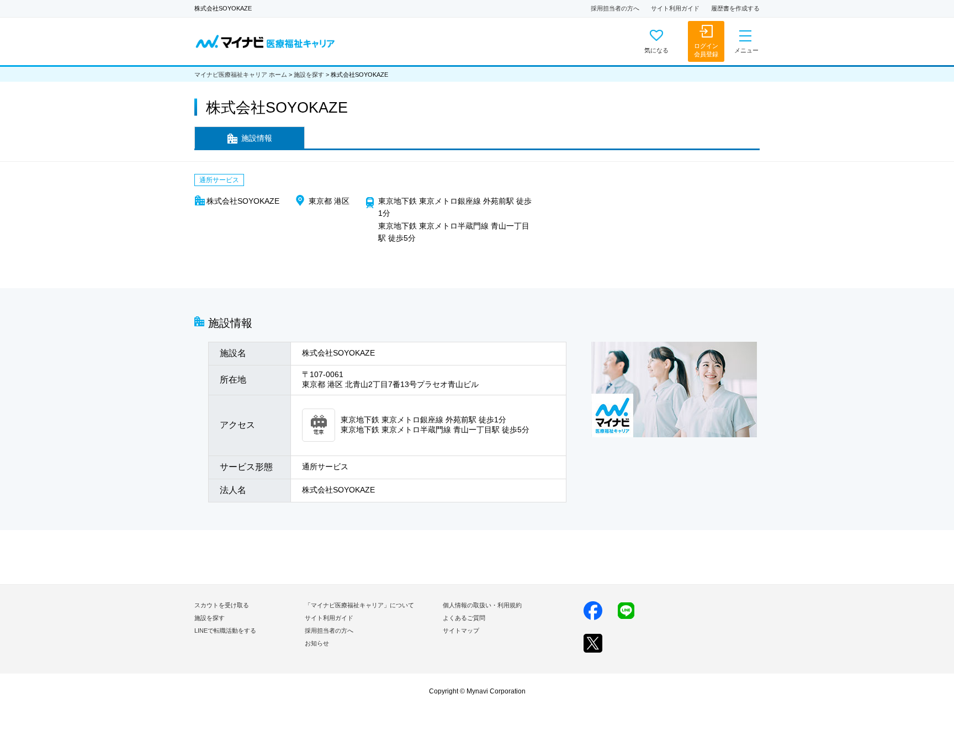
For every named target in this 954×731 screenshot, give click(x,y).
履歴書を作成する (735, 8)
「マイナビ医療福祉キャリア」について (359, 605)
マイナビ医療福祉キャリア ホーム (240, 74)
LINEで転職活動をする (225, 630)
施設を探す (309, 74)
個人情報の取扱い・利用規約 (482, 605)
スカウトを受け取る (221, 605)
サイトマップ (461, 630)
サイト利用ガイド (675, 8)
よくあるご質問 (464, 618)
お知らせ (317, 643)
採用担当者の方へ (615, 8)
